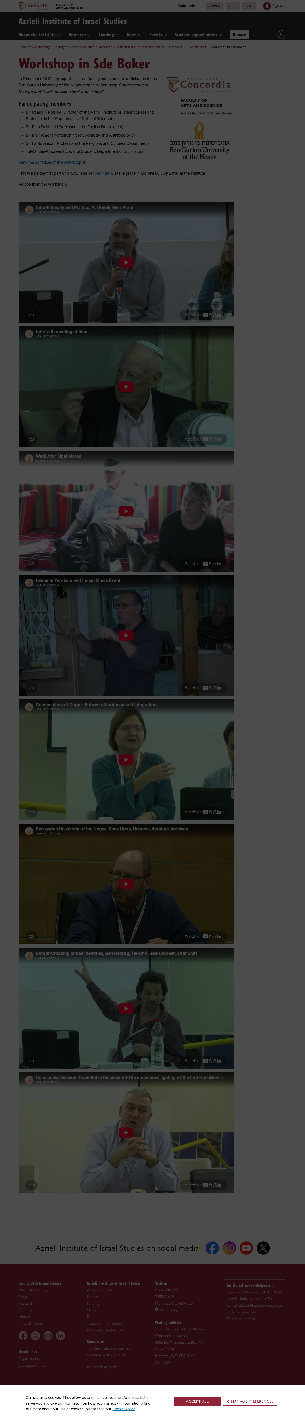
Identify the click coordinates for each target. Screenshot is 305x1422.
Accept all (197, 1401)
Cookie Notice (124, 1409)
